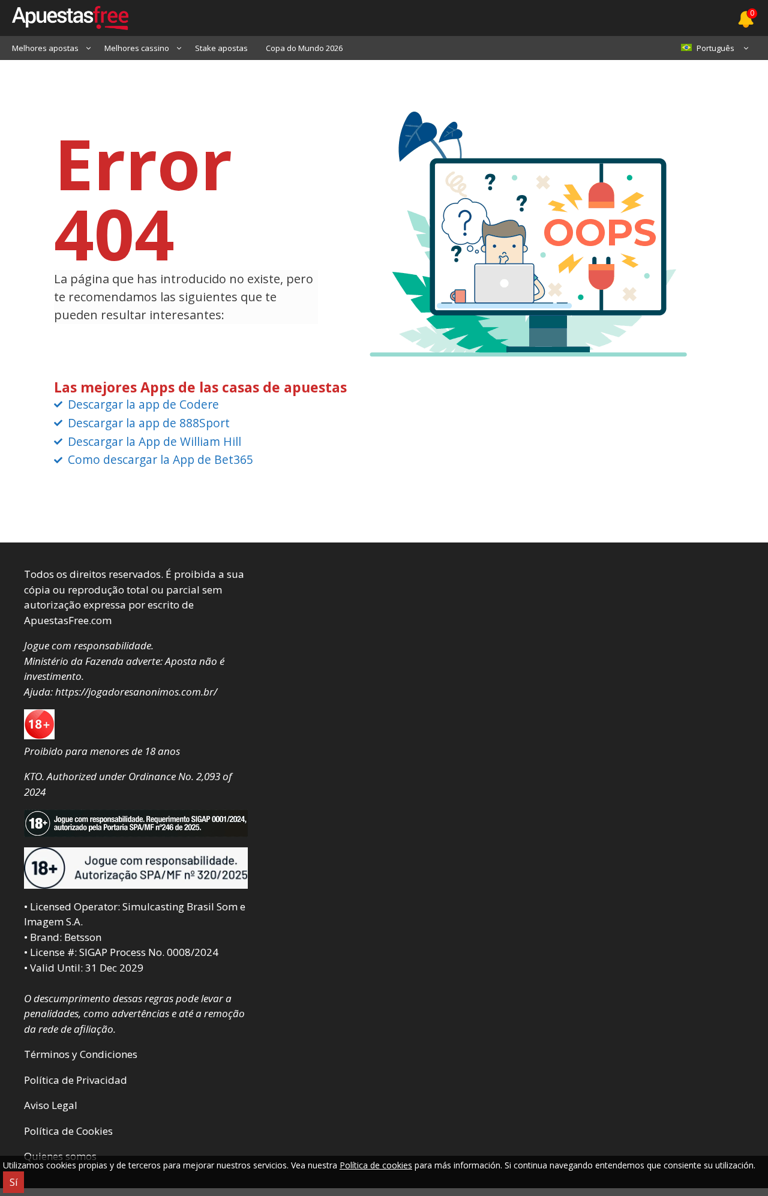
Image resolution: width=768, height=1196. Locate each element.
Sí (13, 1182)
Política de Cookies (68, 1131)
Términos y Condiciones (80, 1054)
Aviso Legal (50, 1105)
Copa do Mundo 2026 (304, 48)
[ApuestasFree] (64, 18)
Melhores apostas (45, 48)
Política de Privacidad (75, 1080)
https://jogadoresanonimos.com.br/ (136, 692)
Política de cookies (376, 1165)
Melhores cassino (136, 48)
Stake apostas (221, 48)
